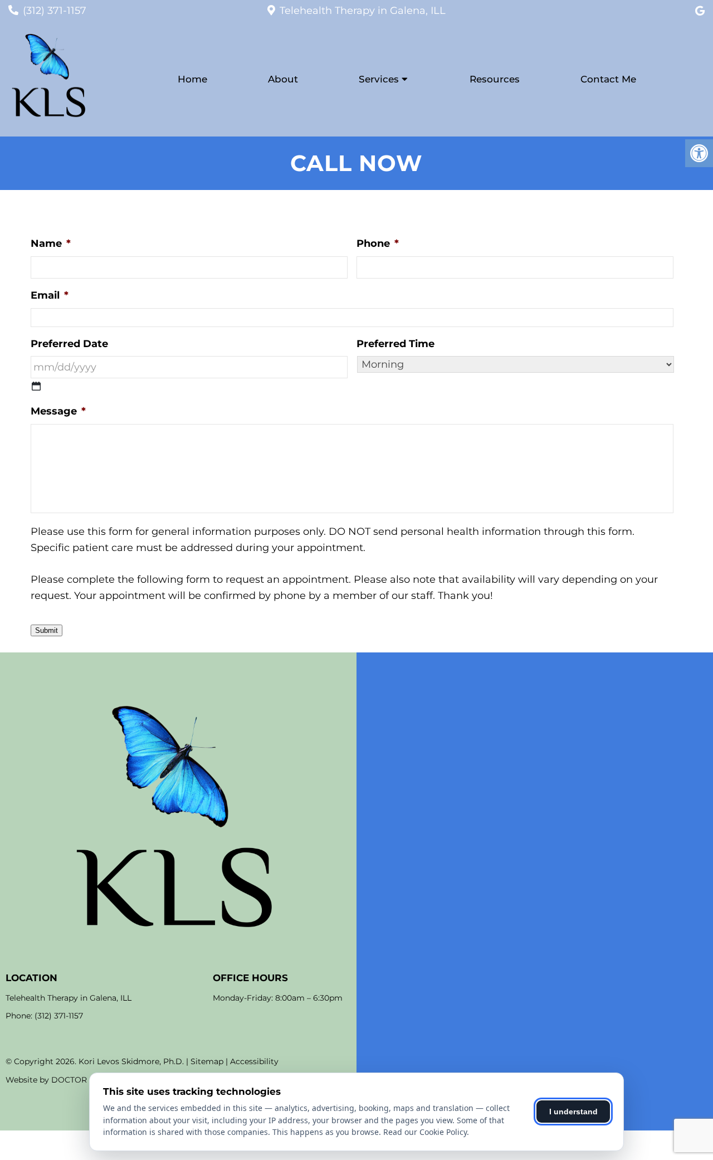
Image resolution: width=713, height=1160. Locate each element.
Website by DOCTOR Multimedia (70, 1080)
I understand (573, 1111)
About (283, 79)
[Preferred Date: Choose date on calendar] (36, 386)
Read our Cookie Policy (425, 1132)
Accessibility (254, 1061)
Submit (46, 630)
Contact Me (608, 79)
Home (192, 79)
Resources (495, 79)
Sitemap (207, 1061)
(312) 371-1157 (54, 10)
